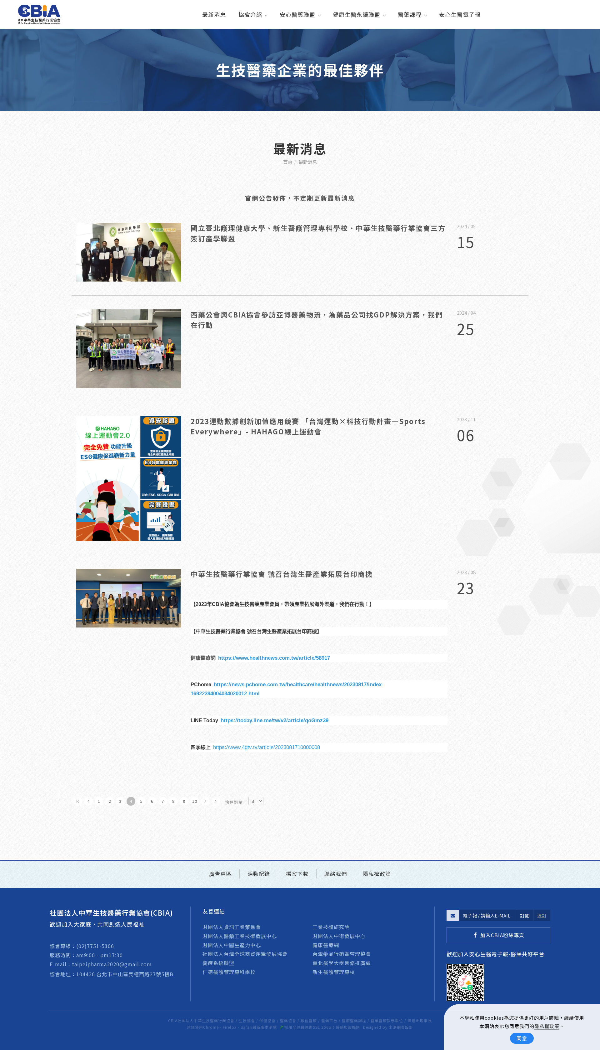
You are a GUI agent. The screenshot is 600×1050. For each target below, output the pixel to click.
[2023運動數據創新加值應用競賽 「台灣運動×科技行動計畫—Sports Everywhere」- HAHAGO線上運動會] (128, 477)
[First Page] (77, 801)
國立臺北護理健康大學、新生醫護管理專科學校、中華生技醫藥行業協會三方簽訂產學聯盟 (318, 233)
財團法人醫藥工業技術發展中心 (239, 936)
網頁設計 (405, 1027)
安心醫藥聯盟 (297, 14)
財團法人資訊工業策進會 (231, 927)
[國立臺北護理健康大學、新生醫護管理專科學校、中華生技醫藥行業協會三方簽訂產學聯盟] (128, 251)
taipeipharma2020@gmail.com (112, 964)
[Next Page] (205, 801)
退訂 (542, 915)
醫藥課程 (410, 14)
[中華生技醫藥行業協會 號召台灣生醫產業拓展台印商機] (128, 597)
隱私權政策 (546, 1026)
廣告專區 (220, 874)
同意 (522, 1038)
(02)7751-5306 (95, 946)
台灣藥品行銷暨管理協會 (341, 954)
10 (194, 801)
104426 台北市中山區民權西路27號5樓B (125, 974)
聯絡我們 (335, 874)
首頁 (287, 161)
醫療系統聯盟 (218, 963)
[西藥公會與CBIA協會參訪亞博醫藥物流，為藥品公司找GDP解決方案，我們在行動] (128, 348)
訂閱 (524, 915)
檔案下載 (297, 874)
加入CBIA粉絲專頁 (502, 935)
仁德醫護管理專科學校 (229, 972)
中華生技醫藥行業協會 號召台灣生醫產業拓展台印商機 (282, 574)
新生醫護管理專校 (333, 972)
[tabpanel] (300, 70)
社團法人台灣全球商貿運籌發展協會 (245, 954)
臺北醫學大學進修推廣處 (341, 963)
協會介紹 (250, 14)
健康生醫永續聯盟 (356, 14)
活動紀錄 (259, 874)
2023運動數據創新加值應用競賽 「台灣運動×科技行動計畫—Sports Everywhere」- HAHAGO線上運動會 (308, 426)
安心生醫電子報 (460, 14)
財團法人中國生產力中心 (231, 945)
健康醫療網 (325, 945)
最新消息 (214, 14)
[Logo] (39, 14)
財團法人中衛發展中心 (339, 936)
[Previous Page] (88, 801)
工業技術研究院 (331, 927)
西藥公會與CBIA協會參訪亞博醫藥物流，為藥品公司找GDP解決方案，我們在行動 (317, 319)
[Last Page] (216, 801)
